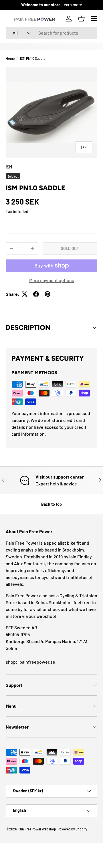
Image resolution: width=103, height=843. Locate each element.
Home (10, 58)
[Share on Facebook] (36, 294)
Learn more (72, 4)
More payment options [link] (51, 280)
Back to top (51, 504)
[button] (81, 18)
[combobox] (51, 33)
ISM (9, 166)
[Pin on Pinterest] (47, 294)
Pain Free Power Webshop (36, 829)
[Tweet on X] (24, 294)
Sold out (70, 248)
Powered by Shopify (72, 829)
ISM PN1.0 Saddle (32, 58)
